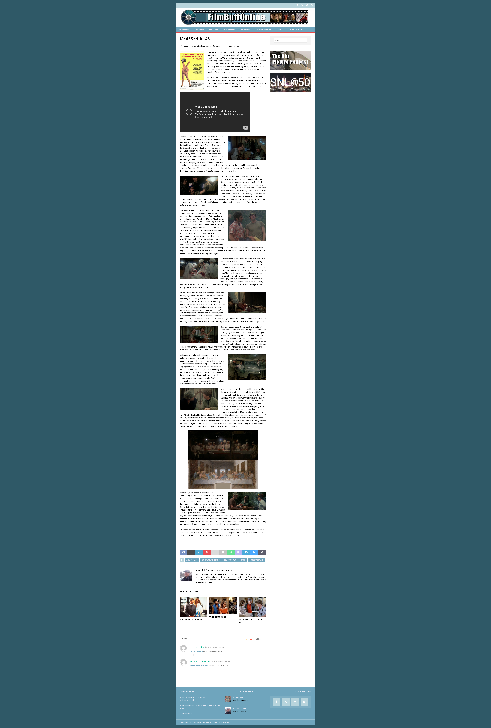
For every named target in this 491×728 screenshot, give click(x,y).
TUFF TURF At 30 (217, 617)
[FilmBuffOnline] (245, 25)
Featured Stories (222, 46)
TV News (200, 29)
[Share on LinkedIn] (199, 552)
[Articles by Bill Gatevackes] (228, 712)
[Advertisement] (290, 111)
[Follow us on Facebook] (297, 5)
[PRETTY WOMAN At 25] (193, 607)
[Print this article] (223, 552)
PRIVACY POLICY (186, 713)
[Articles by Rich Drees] (228, 701)
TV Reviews (246, 29)
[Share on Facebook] (183, 552)
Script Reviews (264, 29)
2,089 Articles (226, 570)
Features (213, 29)
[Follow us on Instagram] (307, 5)
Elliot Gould (230, 560)
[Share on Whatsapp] (231, 552)
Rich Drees (238, 697)
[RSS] (312, 5)
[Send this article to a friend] (215, 552)
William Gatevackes (200, 661)
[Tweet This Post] (191, 552)
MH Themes (224, 722)
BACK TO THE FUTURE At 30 (251, 621)
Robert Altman (256, 560)
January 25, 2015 (189, 46)
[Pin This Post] (207, 552)
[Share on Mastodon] (238, 552)
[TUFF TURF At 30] (223, 605)
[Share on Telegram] (246, 552)
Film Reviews (229, 29)
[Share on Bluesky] (254, 552)
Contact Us (296, 29)
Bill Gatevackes (205, 46)
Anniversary (191, 560)
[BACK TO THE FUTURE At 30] (252, 607)
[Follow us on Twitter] (302, 5)
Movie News (185, 29)
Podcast (280, 29)
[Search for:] (290, 40)
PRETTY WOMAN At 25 (191, 619)
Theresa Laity (197, 647)
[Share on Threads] (262, 552)
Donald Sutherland (211, 560)
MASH (242, 560)
